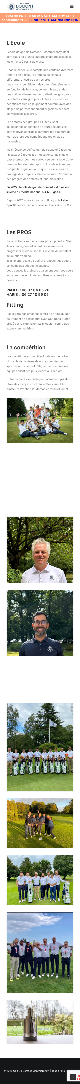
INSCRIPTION (67, 20)
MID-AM (50, 20)
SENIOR (36, 20)
